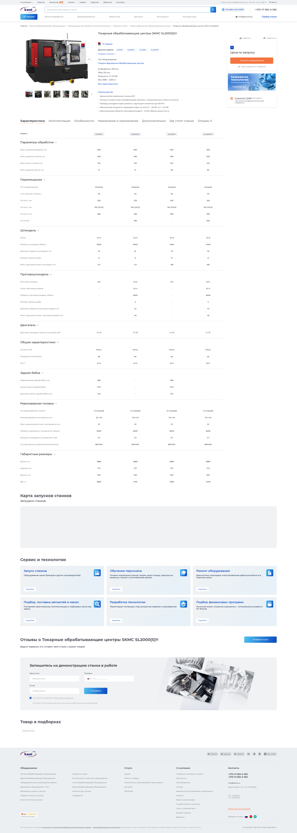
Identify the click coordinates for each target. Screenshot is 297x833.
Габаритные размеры (36, 454)
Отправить (95, 691)
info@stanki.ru (234, 783)
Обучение (128, 791)
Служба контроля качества (188, 804)
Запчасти (138, 17)
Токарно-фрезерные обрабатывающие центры (150, 26)
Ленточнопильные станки (31, 800)
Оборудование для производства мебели (38, 783)
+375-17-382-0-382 (266, 9)
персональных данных (63, 698)
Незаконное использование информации (194, 791)
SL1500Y (99, 134)
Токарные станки (120, 26)
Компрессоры (189, 17)
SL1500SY (135, 134)
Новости (41, 2)
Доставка (128, 787)
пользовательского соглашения (107, 827)
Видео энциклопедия (185, 800)
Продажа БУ (77, 796)
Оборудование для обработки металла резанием (89, 26)
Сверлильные (28, 731)
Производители (183, 783)
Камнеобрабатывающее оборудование (89, 787)
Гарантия (95, 2)
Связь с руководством (185, 808)
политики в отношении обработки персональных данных (66, 827)
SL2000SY (208, 134)
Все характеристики (108, 84)
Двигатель (28, 325)
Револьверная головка (37, 403)
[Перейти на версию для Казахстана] (255, 816)
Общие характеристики (37, 342)
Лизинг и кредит (131, 778)
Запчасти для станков (81, 791)
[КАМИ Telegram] (254, 754)
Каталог (31, 17)
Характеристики (32, 121)
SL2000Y (172, 134)
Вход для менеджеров (239, 809)
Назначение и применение (118, 121)
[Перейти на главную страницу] (28, 754)
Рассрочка (53, 2)
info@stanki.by (245, 17)
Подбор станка (269, 17)
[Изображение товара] (56, 59)
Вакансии (107, 2)
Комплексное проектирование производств (143, 783)
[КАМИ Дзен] (259, 754)
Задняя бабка (30, 373)
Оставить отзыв (260, 639)
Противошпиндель (34, 274)
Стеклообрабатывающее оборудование (89, 783)
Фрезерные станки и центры (33, 791)
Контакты (120, 2)
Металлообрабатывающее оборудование (47, 26)
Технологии (181, 778)
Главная (23, 26)
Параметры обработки (37, 142)
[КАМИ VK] (248, 754)
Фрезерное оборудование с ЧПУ (34, 787)
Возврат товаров (183, 813)
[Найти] (213, 10)
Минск (274, 2)
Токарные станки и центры (32, 796)
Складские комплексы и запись (189, 774)
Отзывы (205, 121)
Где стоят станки (181, 121)
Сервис (82, 2)
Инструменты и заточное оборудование (89, 778)
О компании (25, 2)
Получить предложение (252, 60)
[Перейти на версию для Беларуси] (250, 816)
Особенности (84, 121)
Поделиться (271, 38)
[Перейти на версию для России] (246, 816)
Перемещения (31, 179)
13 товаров (107, 44)
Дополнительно (154, 121)
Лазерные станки (79, 774)
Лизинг (71, 2)
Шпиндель (28, 230)
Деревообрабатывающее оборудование (37, 778)
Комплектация (59, 121)
